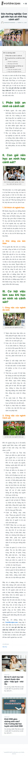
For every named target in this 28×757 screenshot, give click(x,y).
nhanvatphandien (9, 22)
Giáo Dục (4, 646)
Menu (26, 3)
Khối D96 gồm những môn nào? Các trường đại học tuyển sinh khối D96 (13, 722)
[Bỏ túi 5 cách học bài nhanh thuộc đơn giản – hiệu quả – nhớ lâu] (14, 663)
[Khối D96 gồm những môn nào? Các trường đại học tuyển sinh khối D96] (14, 705)
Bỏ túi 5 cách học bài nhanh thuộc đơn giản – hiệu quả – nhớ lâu (13, 680)
